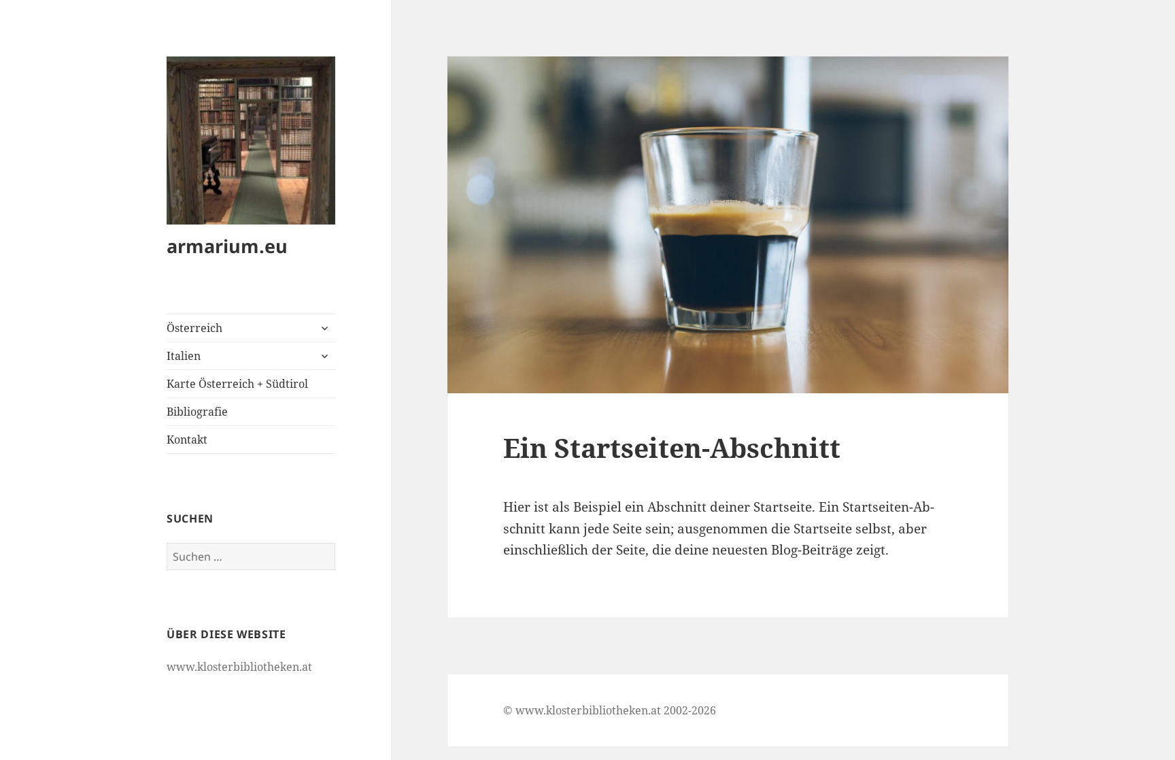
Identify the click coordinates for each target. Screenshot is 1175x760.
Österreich (194, 327)
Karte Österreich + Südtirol (237, 383)
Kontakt (187, 439)
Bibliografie (197, 411)
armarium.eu (227, 246)
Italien (184, 355)
